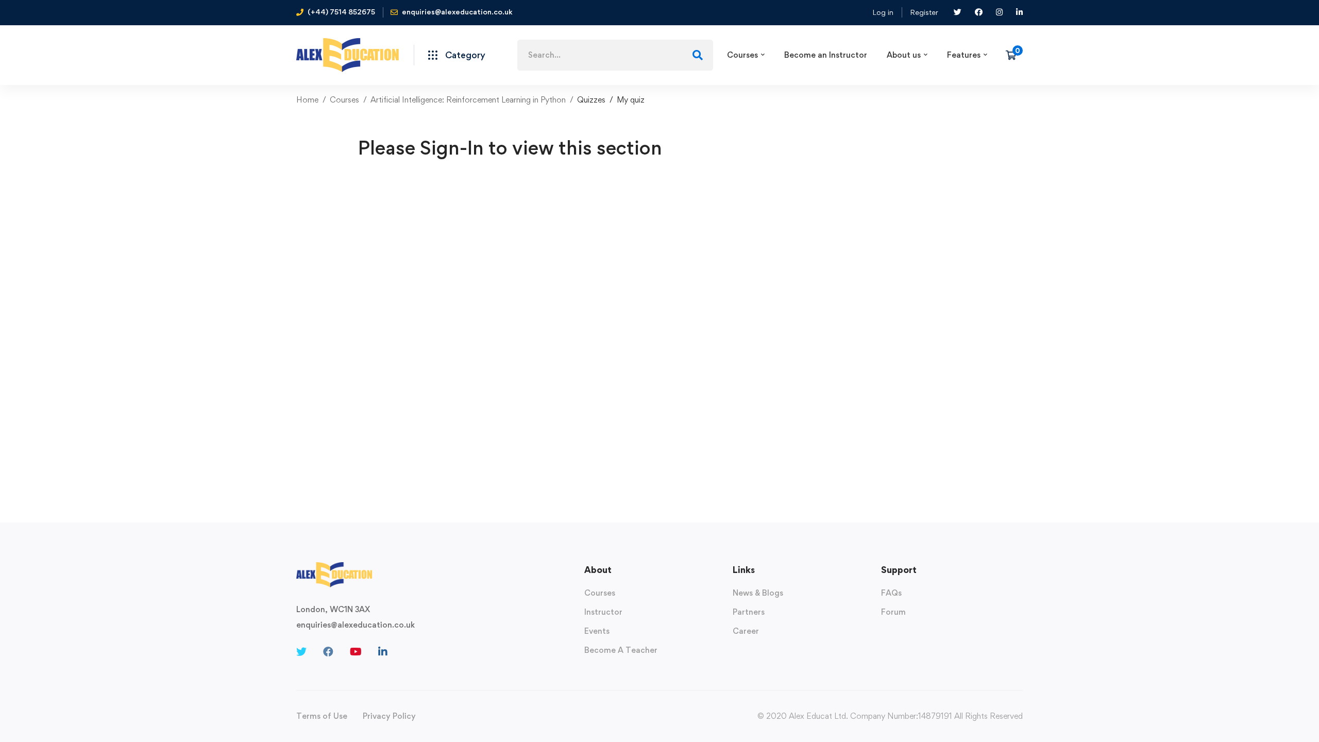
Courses (344, 100)
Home (307, 100)
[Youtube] (355, 652)
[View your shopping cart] (1014, 55)
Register (924, 12)
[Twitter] (301, 652)
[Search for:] (615, 55)
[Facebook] (328, 652)
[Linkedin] (382, 652)
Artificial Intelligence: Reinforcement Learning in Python (468, 100)
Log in (882, 12)
